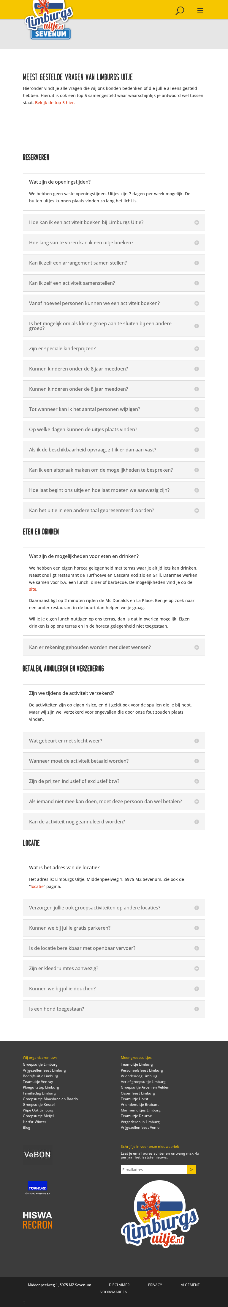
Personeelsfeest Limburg (142, 1070)
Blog (26, 1127)
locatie (37, 886)
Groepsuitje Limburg (40, 1064)
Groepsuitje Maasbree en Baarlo (50, 1098)
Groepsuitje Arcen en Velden (145, 1087)
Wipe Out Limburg (38, 1110)
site (32, 589)
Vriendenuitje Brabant (140, 1104)
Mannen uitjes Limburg (141, 1110)
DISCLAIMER (119, 1284)
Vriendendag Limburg (139, 1075)
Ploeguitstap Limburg (41, 1087)
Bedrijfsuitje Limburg (40, 1075)
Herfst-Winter (34, 1121)
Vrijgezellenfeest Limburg (44, 1070)
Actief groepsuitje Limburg (143, 1081)
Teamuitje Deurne (136, 1115)
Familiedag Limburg (39, 1093)
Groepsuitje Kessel (39, 1104)
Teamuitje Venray (38, 1081)
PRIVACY (155, 1284)
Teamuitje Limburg (137, 1064)
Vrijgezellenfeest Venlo (140, 1127)
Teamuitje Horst (134, 1098)
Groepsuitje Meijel (38, 1115)
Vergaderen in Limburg (140, 1121)
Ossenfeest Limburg (138, 1093)
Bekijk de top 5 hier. (55, 102)
